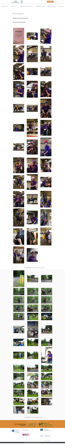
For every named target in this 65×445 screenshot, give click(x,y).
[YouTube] (28, 434)
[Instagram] (23, 434)
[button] (4, 6)
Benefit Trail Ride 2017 (19, 22)
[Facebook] (25, 434)
